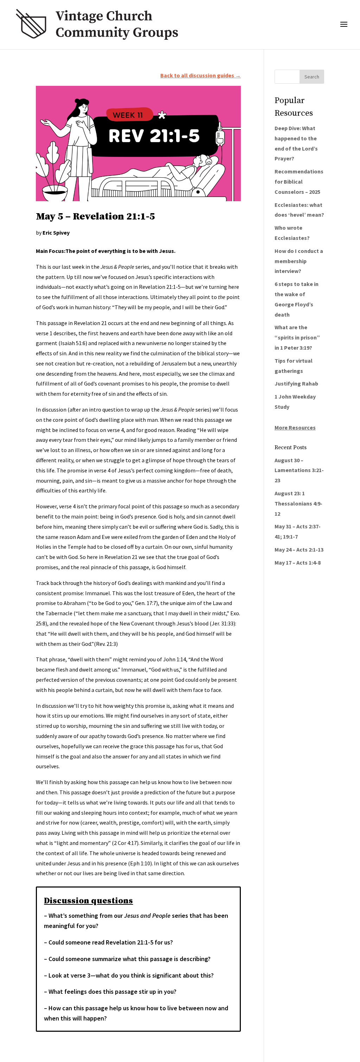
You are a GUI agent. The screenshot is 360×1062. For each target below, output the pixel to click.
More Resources (295, 427)
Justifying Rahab (296, 383)
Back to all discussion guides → (200, 75)
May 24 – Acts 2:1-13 (299, 549)
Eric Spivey (56, 232)
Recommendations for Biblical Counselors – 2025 (299, 181)
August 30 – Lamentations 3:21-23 (299, 470)
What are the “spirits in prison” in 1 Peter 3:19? (297, 337)
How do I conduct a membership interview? (299, 261)
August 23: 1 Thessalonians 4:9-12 (298, 503)
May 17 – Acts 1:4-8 (298, 562)
